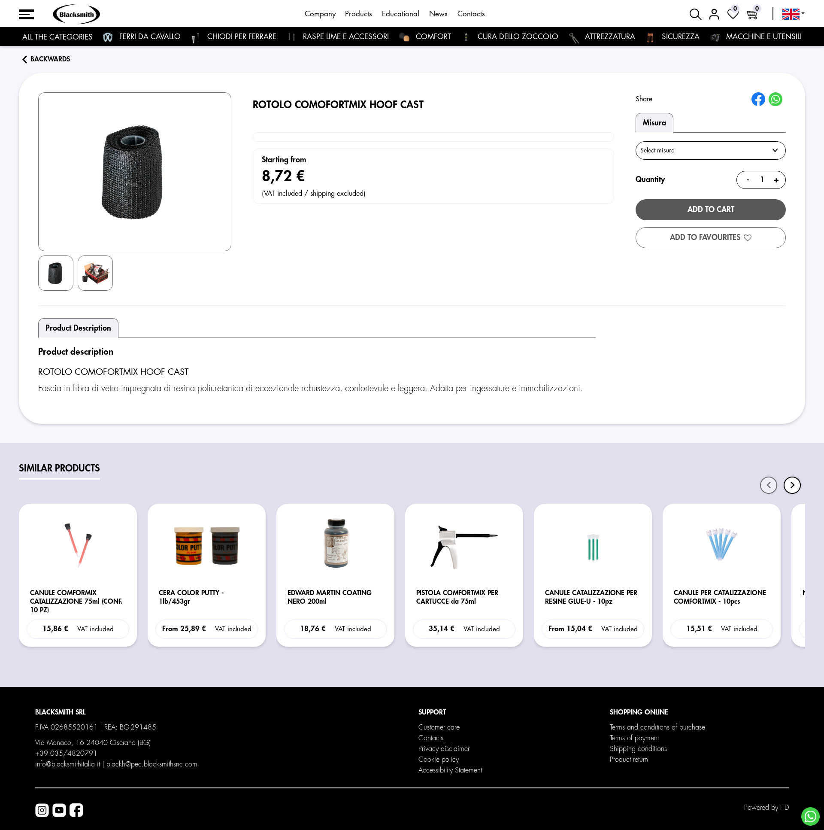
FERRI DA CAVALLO (149, 36)
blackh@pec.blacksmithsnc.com (151, 764)
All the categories (57, 37)
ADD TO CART (711, 209)
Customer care (439, 727)
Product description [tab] (78, 328)
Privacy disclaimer (444, 748)
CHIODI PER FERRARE (240, 36)
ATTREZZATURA (609, 36)
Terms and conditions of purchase (657, 727)
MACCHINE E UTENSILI (763, 36)
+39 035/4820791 (66, 753)
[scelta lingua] (793, 14)
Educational (400, 14)
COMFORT (432, 36)
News (438, 14)
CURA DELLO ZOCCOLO (517, 36)
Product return (629, 759)
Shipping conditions (638, 748)
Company (320, 14)
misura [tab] (654, 123)
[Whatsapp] (810, 816)
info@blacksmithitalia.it (67, 764)
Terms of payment (634, 738)
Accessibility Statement (450, 770)
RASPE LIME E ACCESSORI (345, 36)
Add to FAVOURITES (705, 237)
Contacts (471, 14)
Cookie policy (438, 759)
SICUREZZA (680, 36)
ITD (784, 807)
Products (358, 14)
